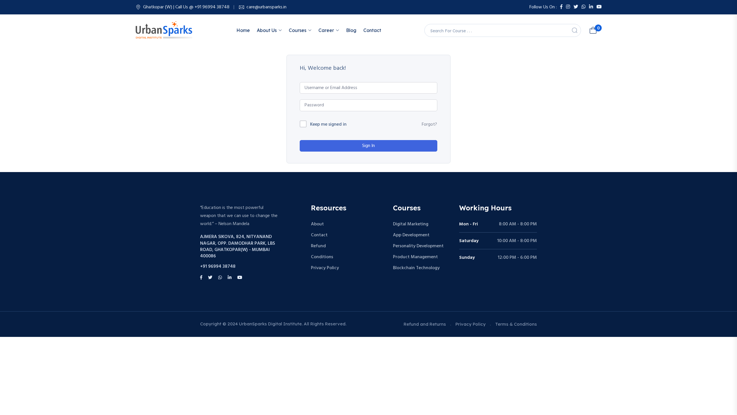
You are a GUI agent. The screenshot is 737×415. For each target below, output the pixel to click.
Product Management (415, 257)
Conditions (322, 257)
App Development (411, 235)
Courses (297, 30)
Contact (372, 30)
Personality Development (418, 246)
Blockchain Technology (416, 268)
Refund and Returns (425, 324)
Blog (351, 30)
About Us (267, 30)
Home (243, 30)
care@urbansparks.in (266, 7)
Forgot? (429, 124)
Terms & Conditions (516, 324)
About (317, 224)
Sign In (368, 146)
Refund (318, 246)
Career (326, 30)
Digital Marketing (410, 224)
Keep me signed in (328, 124)
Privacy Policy (325, 268)
